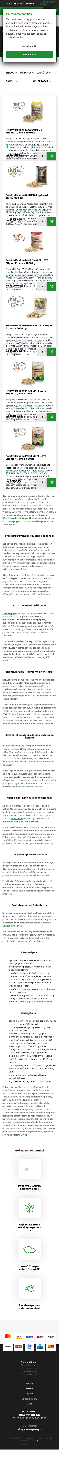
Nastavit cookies (29, 46)
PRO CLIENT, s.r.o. (33, 1445)
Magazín (29, 1394)
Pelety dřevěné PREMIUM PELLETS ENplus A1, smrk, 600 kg (26, 457)
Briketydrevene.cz (29, 1365)
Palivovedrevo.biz (29, 1374)
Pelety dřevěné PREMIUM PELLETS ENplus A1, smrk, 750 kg (26, 392)
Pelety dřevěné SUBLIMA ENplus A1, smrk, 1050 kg (27, 197)
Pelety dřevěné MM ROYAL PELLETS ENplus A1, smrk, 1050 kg (27, 262)
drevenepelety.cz (16, 913)
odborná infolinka (12, 925)
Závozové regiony (29, 1399)
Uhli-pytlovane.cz (29, 1368)
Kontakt (29, 1389)
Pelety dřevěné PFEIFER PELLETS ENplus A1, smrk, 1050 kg (29, 327)
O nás (29, 1404)
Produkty (29, 1383)
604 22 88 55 (29, 1415)
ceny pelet (17, 818)
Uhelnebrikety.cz (30, 1371)
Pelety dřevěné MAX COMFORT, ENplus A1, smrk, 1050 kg (25, 131)
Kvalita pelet (9, 613)
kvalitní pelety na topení (16, 553)
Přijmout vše (29, 54)
